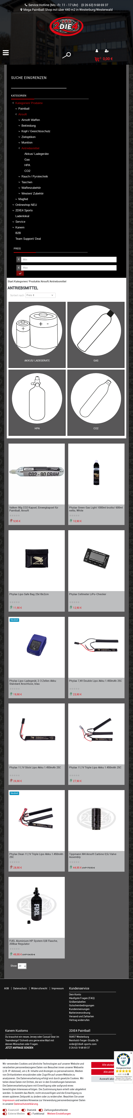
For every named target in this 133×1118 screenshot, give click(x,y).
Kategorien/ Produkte (27, 281)
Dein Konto (75, 994)
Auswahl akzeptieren (111, 1078)
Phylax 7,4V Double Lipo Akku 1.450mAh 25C (95, 680)
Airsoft (45, 281)
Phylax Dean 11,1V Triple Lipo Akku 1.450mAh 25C (36, 855)
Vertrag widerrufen (79, 1020)
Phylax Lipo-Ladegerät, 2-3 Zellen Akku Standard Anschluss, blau (32, 682)
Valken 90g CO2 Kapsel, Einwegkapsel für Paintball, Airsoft (33, 509)
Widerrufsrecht (39, 988)
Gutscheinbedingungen (81, 1005)
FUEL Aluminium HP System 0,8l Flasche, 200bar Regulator (33, 942)
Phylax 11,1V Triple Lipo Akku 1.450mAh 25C (95, 767)
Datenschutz (20, 988)
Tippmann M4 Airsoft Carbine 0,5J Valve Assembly (92, 855)
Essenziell (13, 1110)
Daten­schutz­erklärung (26, 1104)
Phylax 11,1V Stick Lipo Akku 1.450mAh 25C (35, 767)
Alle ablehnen (111, 1072)
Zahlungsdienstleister (56, 1110)
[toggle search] (66, 55)
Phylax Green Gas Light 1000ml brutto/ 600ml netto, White (96, 509)
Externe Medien (16, 1113)
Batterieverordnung (79, 1012)
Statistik (31, 1110)
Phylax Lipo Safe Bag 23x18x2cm (29, 594)
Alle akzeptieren (110, 1064)
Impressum (58, 988)
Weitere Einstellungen (59, 1113)
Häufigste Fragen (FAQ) (82, 998)
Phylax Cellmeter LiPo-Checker (87, 594)
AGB (6, 988)
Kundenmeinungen (79, 1009)
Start (10, 281)
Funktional (38, 1113)
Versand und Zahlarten (81, 1016)
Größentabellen (77, 1001)
